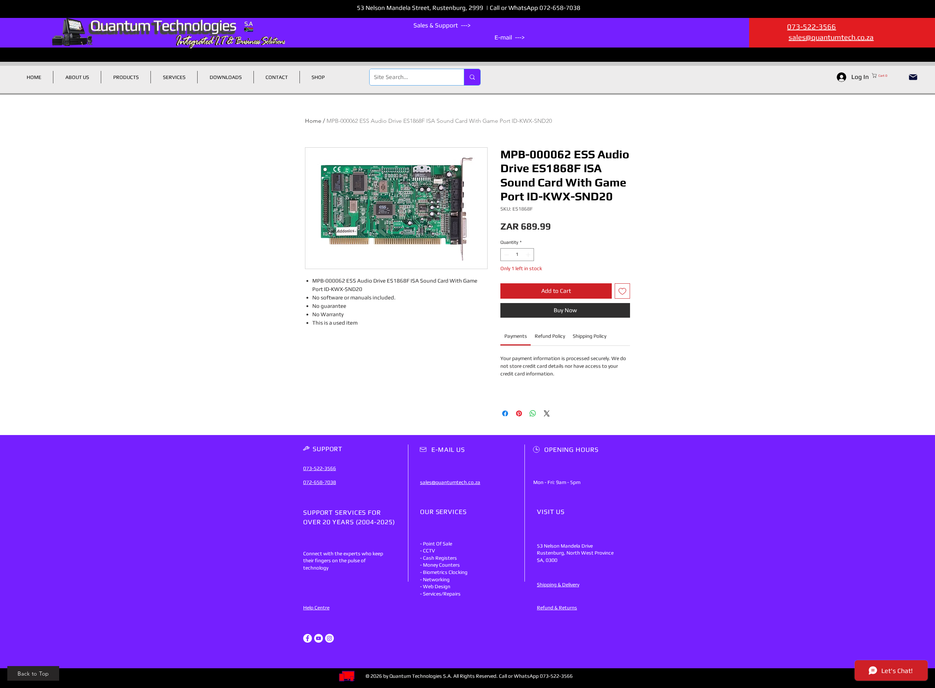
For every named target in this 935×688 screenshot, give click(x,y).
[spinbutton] (517, 255)
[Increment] (528, 255)
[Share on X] (546, 413)
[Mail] (913, 77)
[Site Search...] (472, 77)
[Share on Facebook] (505, 413)
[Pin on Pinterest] (519, 413)
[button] (887, 75)
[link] (515, 336)
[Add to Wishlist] (622, 291)
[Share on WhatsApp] (532, 413)
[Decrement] (505, 255)
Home (313, 120)
